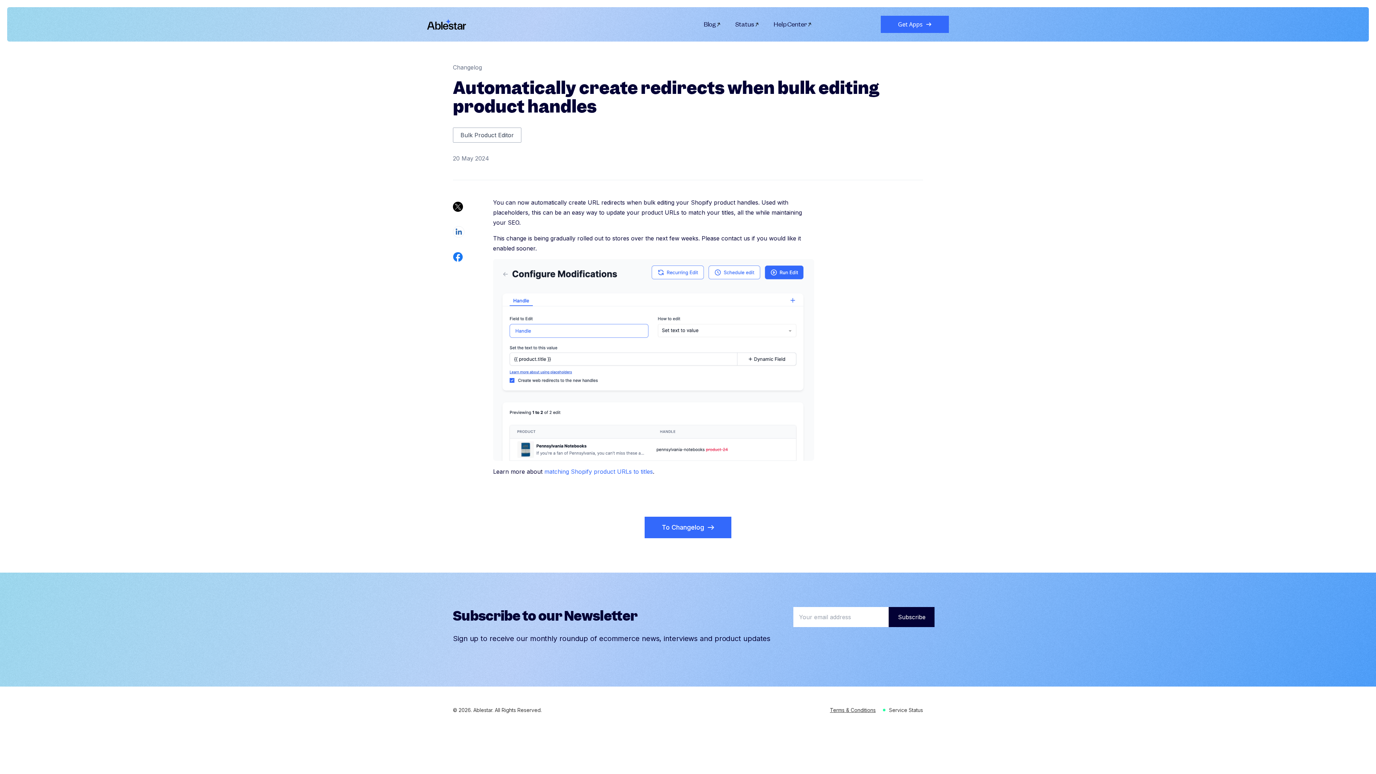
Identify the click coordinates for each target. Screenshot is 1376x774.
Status (744, 24)
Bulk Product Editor (487, 135)
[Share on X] (458, 207)
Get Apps (910, 24)
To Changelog (683, 527)
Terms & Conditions (853, 710)
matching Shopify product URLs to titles (598, 471)
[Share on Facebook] (458, 257)
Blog (710, 24)
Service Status (906, 710)
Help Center (790, 24)
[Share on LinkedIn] (458, 232)
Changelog (467, 67)
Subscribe (912, 617)
